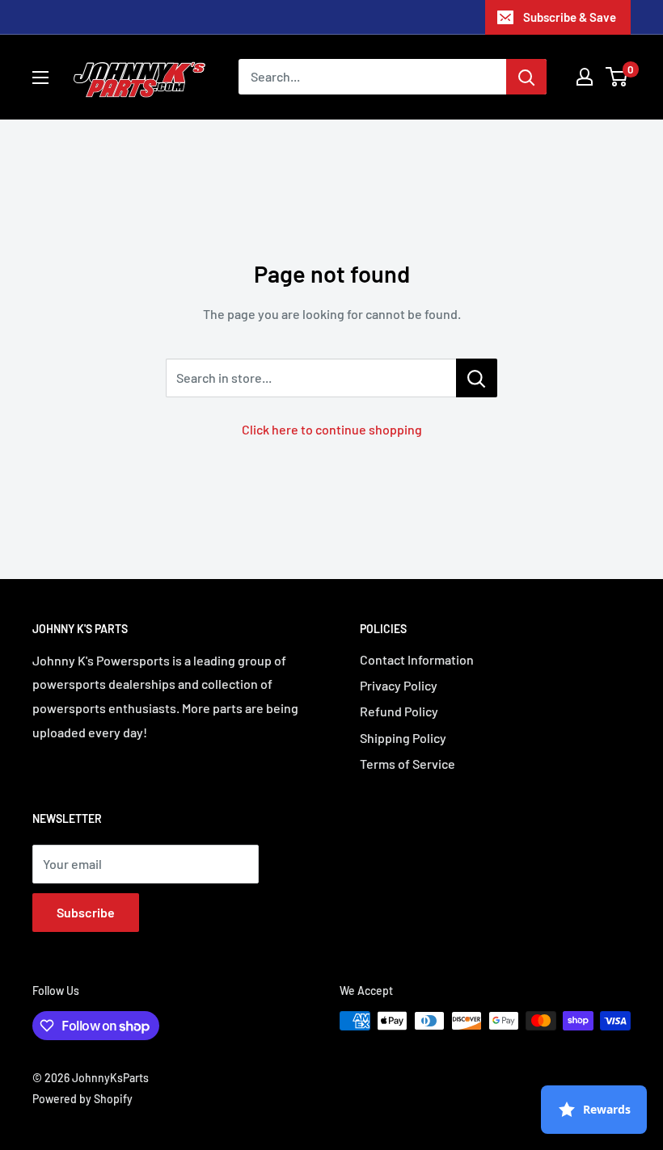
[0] (617, 76)
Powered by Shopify (82, 1099)
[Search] (526, 76)
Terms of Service (407, 763)
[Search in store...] (476, 378)
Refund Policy (399, 711)
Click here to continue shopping (332, 429)
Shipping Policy (403, 737)
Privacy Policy (398, 685)
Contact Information (417, 659)
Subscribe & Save (569, 17)
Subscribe (86, 912)
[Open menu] (40, 77)
